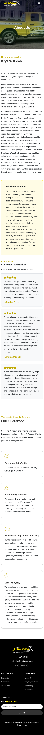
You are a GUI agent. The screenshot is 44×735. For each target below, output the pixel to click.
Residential (5, 678)
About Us (28, 678)
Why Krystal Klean (31, 682)
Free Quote (28, 690)
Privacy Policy (22, 725)
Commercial (5, 682)
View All (22, 713)
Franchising (28, 686)
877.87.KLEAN (22, 657)
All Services (5, 686)
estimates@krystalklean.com (22, 661)
